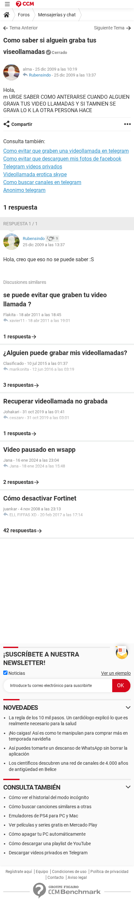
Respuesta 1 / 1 (20, 223)
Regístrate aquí (19, 871)
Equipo (42, 871)
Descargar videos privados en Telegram (48, 852)
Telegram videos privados (32, 166)
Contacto (55, 877)
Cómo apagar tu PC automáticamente (47, 834)
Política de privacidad (109, 871)
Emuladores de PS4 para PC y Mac (43, 815)
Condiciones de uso (69, 871)
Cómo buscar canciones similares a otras (50, 806)
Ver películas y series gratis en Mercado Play (53, 825)
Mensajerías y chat (57, 14)
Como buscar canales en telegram (42, 182)
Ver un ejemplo (116, 673)
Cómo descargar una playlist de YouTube (50, 843)
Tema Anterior (23, 27)
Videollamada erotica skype (35, 174)
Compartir (21, 124)
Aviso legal (77, 877)
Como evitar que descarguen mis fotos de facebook (62, 159)
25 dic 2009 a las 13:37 (75, 75)
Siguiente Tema (109, 27)
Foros (24, 14)
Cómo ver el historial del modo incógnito (49, 797)
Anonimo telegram (24, 190)
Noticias (16, 673)
